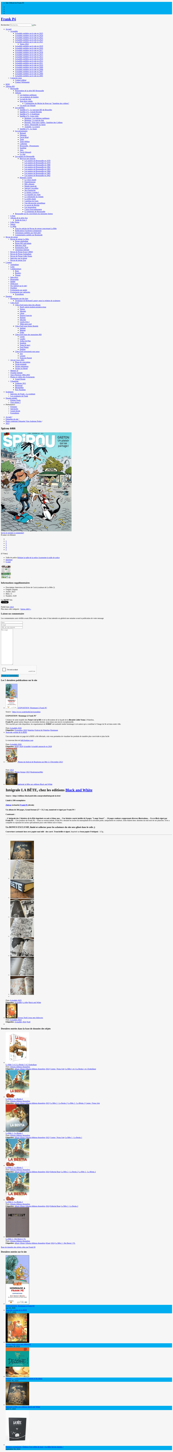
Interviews (14, 277)
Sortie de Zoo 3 (21, 220)
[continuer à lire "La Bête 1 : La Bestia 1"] (17, 1131)
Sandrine (23, 148)
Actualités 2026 (16, 728)
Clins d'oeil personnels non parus (27, 352)
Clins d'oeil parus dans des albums (27, 305)
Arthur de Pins (25, 341)
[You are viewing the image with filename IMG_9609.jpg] (22, 956)
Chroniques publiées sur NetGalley (28, 233)
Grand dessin (15, 411)
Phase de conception (22, 362)
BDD (8, 84)
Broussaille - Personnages (29, 146)
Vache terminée (20, 364)
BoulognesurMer (36, 772)
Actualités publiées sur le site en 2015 (29, 55)
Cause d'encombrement (33, 209)
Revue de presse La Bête (19, 239)
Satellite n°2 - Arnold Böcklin (31, 112)
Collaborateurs (15, 269)
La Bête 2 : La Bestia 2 (14, 1099)
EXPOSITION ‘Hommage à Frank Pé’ (32, 708)
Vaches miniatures (21, 366)
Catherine (23, 144)
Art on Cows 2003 (17, 360)
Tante (22, 139)
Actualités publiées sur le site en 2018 (29, 52)
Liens (12, 267)
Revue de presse (12, 237)
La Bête (13, 226)
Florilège (13, 288)
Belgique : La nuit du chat (34, 120)
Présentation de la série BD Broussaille (29, 91)
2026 (25, 730)
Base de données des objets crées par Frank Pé (18, 1247)
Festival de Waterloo (42, 730)
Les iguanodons (30, 207)
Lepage (22, 356)
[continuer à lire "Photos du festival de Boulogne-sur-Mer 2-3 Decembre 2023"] (12, 762)
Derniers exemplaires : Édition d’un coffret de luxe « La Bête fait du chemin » (34, 1447)
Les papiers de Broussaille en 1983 (37, 169)
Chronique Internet (22, 250)
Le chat (22, 154)
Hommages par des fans (19, 298)
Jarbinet (23, 328)
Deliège (23, 349)
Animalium (14, 265)
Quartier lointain (16, 373)
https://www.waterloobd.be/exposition (26, 712)
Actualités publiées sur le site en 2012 (29, 61)
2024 (24, 1022)
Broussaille (14, 89)
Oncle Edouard (25, 152)
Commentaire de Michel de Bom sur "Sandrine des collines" (46, 103)
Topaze (17, 275)
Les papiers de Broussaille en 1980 (37, 165)
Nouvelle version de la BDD (16, 732)
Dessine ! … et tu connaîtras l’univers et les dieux (24, 1379)
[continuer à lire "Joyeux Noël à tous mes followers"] (12, 1018)
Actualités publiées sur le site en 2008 (29, 69)
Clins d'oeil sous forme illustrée (26, 326)
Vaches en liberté (21, 368)
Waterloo (30, 730)
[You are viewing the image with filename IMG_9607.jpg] (22, 917)
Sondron (23, 343)
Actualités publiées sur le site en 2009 (29, 67)
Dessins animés (11, 398)
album (17, 1069)
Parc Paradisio (20, 390)
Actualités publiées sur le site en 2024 (29, 36)
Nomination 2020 (21, 248)
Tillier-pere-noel (26, 324)
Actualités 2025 (16, 1000)
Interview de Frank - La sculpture (22, 394)
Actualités (14, 31)
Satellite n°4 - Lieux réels (29, 116)
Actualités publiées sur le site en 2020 (29, 48)
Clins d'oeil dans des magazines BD (28, 335)
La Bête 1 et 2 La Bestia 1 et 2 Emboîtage (21, 1065)
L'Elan (12, 216)
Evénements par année (18, 290)
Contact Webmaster (22, 82)
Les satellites (19, 108)
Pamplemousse (30, 182)
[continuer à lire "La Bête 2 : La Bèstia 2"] (17, 1165)
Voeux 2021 (24, 44)
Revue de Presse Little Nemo (21, 256)
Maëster (23, 330)
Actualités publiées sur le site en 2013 (29, 57)
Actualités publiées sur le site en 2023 (29, 40)
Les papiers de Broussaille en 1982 (37, 167)
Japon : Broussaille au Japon (35, 125)
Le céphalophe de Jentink (33, 197)
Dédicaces (14, 284)
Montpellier (19, 388)
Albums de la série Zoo (19, 218)
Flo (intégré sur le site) (18, 286)
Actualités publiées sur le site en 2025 (29, 33)
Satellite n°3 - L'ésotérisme (30, 114)
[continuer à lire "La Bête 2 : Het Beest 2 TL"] (17, 1237)
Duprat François (26, 315)
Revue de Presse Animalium (20, 254)
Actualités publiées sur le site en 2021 (29, 42)
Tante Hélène (25, 142)
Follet (22, 332)
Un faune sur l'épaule (28, 106)
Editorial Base (55, 1172)
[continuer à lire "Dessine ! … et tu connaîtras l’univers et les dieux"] (17, 1376)
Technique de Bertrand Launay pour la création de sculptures (37, 301)
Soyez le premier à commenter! (12, 533)
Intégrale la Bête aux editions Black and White (35, 784)
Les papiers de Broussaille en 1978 (37, 161)
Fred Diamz (24, 347)
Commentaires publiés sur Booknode (28, 235)
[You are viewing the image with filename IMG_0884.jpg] (22, 878)
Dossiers (9, 296)
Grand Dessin (20, 379)
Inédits (12, 282)
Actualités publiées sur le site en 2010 (29, 65)
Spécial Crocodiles (31, 188)
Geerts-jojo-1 (25, 322)
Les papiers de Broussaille (24, 156)
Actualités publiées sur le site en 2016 (29, 59)
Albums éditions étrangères (20, 1067)
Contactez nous (16, 78)
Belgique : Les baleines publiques (36, 118)
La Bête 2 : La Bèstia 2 (76, 1103)
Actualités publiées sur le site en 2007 (29, 72)
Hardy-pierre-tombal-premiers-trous (33, 307)
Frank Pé (24, 805)
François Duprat (26, 358)
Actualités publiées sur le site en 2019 (29, 46)
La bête (25, 1002)
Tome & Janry (25, 345)
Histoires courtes (26, 178)
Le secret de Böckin (31, 205)
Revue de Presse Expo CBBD (21, 252)
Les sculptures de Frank (19, 396)
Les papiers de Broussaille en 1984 (37, 171)
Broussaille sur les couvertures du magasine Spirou (34, 214)
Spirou (12, 224)
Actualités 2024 (16, 1020)
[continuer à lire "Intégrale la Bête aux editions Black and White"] (12, 784)
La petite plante (30, 199)
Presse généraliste (21, 241)
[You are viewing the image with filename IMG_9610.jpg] (22, 975)
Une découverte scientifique (34, 203)
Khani (48, 1243)
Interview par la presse (18, 258)
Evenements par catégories (20, 292)
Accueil (8, 29)
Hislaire (23, 318)
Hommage (54, 730)
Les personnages (21, 131)
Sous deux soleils (26, 101)
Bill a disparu (29, 184)
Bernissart (18, 385)
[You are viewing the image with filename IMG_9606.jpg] (22, 898)
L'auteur (9, 262)
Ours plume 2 (15, 402)
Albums (18, 93)
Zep (21, 354)
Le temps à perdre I (31, 192)
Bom (17, 271)
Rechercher (5, 25)
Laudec (22, 339)
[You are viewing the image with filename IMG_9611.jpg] (22, 994)
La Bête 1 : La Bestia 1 (14, 1133)
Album (22, 1069)
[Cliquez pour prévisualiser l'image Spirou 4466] (36, 531)
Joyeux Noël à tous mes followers (30, 1018)
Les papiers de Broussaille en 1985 (37, 173)
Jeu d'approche (30, 190)
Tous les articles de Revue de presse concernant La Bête (36, 229)
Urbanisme (14, 381)
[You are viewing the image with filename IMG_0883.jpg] (22, 859)
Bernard (23, 133)
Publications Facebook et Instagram (28, 231)
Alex (21, 150)
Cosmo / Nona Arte (57, 1069)
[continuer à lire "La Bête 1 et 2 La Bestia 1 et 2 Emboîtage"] (17, 1063)
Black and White (78, 790)
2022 (48, 1137)
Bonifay (18, 273)
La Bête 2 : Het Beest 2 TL (16, 1239)
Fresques (13, 407)
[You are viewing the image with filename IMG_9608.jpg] (22, 936)
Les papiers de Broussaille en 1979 (37, 163)
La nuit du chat (25, 99)
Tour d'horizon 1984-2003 (20, 375)
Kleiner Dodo (15, 400)
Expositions (19, 294)
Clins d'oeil (14, 303)
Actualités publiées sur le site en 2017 (29, 50)
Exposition (19, 730)
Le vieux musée (30, 180)
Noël (28, 1022)
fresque (23, 772)
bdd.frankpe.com (27, 740)
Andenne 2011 (20, 383)
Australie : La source (32, 127)
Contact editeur (20, 80)
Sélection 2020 (20, 245)
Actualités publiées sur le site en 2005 (29, 76)
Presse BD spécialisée (23, 243)
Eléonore (23, 135)
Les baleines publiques (28, 95)
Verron (22, 309)
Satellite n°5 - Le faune (28, 129)
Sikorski (23, 311)
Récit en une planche (27, 159)
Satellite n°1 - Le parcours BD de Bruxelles (36, 110)
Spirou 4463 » (25, 609)
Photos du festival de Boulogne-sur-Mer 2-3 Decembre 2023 (40, 762)
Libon (22, 313)
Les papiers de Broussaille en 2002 (37, 175)
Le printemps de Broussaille (34, 212)
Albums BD (10, 86)
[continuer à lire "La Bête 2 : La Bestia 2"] (17, 1097)
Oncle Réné (24, 137)
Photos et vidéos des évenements (22, 377)
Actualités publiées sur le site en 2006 (29, 74)
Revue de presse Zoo (18, 260)
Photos (17, 772)
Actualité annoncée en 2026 (41, 746)
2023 (12, 607)
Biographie (14, 279)
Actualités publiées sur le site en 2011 (29, 63)
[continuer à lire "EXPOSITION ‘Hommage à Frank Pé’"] (12, 708)
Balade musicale (30, 186)
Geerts (22, 337)
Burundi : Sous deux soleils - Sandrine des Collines (43, 122)
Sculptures (9, 392)
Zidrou (8, 805)
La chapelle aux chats (32, 195)
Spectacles (14, 409)
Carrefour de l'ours (31, 201)
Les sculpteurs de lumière (29, 97)
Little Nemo (14, 222)
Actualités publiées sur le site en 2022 (29, 38)
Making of (14, 371)
